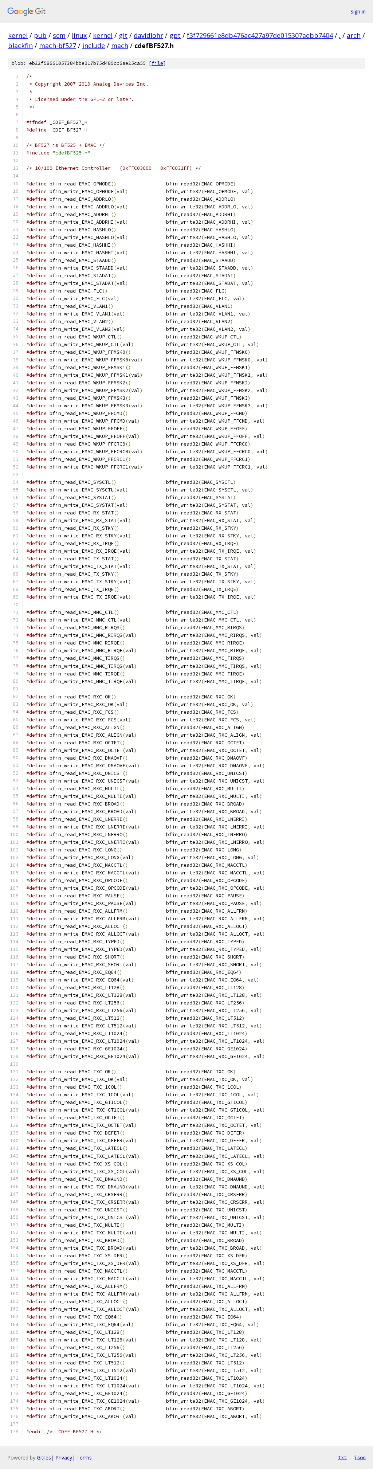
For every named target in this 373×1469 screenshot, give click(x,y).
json (360, 1457)
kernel (18, 35)
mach (119, 45)
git (123, 35)
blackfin (20, 45)
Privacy (63, 1457)
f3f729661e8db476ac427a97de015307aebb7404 (260, 35)
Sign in (358, 11)
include (93, 45)
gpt (175, 35)
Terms (84, 1457)
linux (79, 35)
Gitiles (44, 1457)
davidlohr (148, 35)
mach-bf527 (57, 45)
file (157, 63)
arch (354, 35)
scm (59, 35)
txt (342, 1457)
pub (40, 35)
